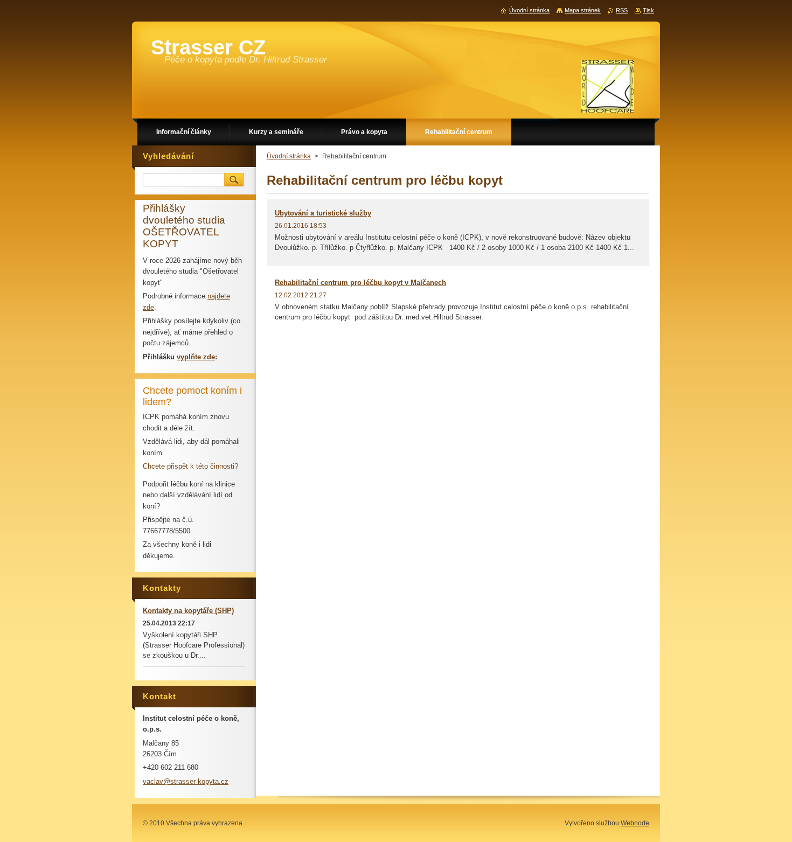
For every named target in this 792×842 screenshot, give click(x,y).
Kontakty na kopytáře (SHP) (188, 611)
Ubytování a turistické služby (323, 213)
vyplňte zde (196, 357)
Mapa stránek (583, 10)
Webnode (635, 823)
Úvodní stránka (289, 156)
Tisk (648, 10)
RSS (622, 10)
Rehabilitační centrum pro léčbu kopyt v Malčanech (360, 283)
